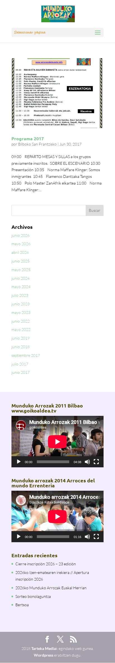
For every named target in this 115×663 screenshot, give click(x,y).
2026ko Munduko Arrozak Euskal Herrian (51, 587)
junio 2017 (20, 372)
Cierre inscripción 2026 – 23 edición (45, 563)
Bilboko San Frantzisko (37, 144)
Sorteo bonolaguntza (33, 596)
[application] (57, 441)
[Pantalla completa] (96, 462)
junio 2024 (20, 278)
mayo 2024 (20, 286)
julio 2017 (19, 364)
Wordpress (43, 655)
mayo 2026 (20, 243)
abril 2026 (20, 252)
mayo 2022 (20, 329)
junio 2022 (20, 321)
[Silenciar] (87, 462)
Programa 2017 (27, 138)
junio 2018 (20, 346)
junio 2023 (20, 303)
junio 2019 (20, 338)
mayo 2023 (20, 312)
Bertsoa (22, 604)
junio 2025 (20, 261)
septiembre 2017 (25, 355)
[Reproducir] (18, 462)
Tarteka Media (43, 648)
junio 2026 (20, 235)
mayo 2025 (20, 269)
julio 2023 (19, 295)
